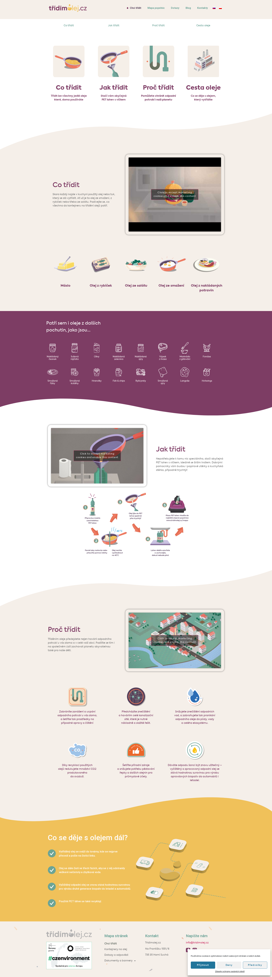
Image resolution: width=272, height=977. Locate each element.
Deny (229, 965)
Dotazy (175, 7)
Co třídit (69, 25)
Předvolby (255, 965)
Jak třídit (113, 25)
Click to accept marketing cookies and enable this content (175, 194)
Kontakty (202, 7)
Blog (188, 7)
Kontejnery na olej (115, 949)
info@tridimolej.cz (197, 943)
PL (220, 8)
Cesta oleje (203, 25)
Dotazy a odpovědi (116, 955)
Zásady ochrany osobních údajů (230, 972)
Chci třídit (135, 7)
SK (214, 8)
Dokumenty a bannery (118, 961)
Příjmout (203, 965)
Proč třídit (158, 25)
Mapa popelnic (156, 7)
